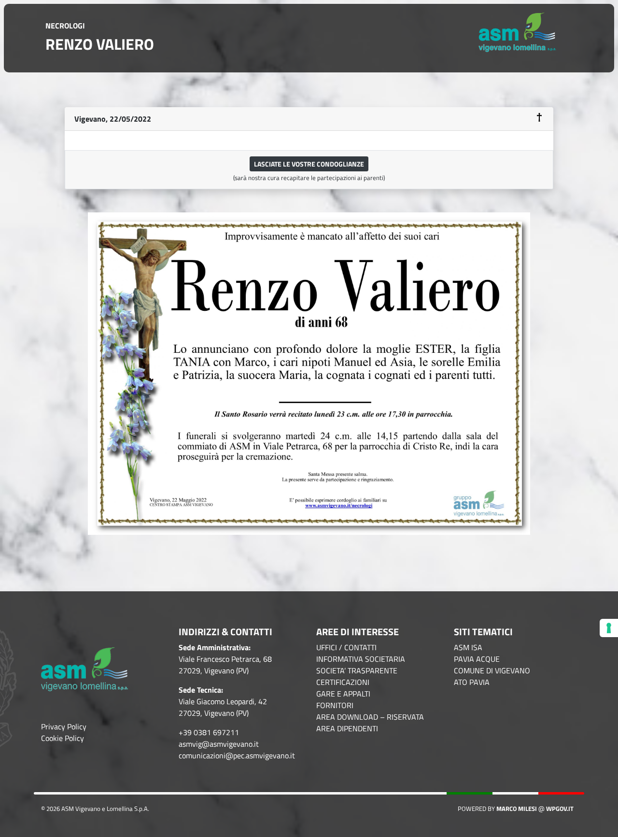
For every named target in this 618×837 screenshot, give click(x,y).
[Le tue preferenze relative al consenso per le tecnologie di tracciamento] (609, 628)
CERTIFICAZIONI (342, 682)
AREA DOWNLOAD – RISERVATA (370, 717)
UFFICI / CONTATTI (346, 647)
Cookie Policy (62, 738)
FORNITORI (334, 705)
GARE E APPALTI (343, 693)
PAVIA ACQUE (477, 659)
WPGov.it (560, 808)
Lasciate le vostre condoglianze (309, 164)
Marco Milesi (516, 808)
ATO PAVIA (472, 682)
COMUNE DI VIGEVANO (492, 670)
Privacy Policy (63, 726)
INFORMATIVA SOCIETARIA (360, 659)
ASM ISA (468, 647)
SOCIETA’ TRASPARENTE (356, 670)
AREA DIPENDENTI (347, 728)
